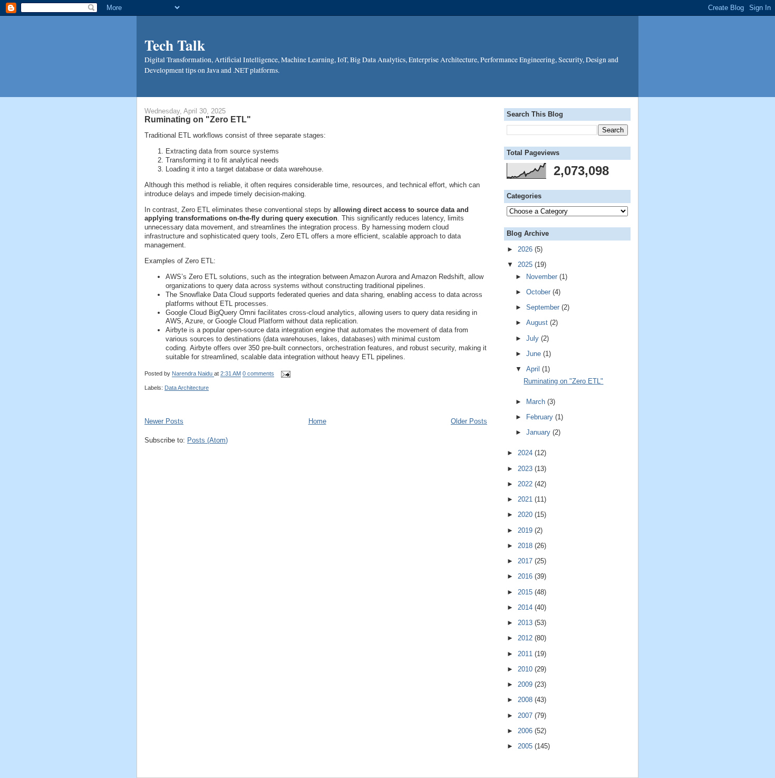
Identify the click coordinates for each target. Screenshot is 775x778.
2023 (526, 469)
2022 (526, 484)
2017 (526, 561)
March (536, 402)
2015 (526, 592)
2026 (526, 249)
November (542, 277)
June (534, 354)
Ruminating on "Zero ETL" (197, 119)
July (533, 338)
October (539, 292)
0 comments (258, 374)
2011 (526, 654)
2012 (526, 638)
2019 (526, 530)
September (543, 307)
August (538, 322)
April (534, 369)
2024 (526, 453)
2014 (526, 607)
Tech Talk (174, 44)
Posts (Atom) (207, 440)
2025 (526, 264)
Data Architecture (186, 388)
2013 (526, 623)
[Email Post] (284, 374)
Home (317, 421)
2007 (526, 715)
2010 (526, 669)
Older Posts (469, 421)
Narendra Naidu (193, 374)
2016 (526, 576)
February (540, 417)
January (539, 432)
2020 (526, 514)
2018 (526, 546)
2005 (526, 746)
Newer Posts (163, 421)
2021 (526, 499)
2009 (526, 684)
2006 (526, 731)
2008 (526, 700)
